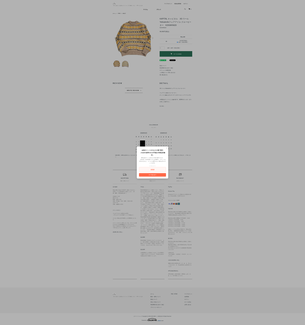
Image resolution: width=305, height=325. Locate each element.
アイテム (145, 9)
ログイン (185, 3)
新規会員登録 (177, 3)
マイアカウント (168, 3)
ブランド (158, 9)
